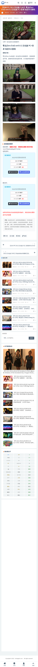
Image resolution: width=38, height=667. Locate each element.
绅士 (19, 489)
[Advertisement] (19, 575)
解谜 (8, 492)
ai (29, 454)
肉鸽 (29, 489)
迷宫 (19, 492)
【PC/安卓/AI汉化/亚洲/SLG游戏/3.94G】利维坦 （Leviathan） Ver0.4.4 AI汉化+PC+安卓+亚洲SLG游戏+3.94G (24, 308)
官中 (8, 477)
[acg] (2, 13)
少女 (19, 477)
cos (29, 457)
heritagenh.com (19, 658)
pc (18, 466)
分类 (14, 665)
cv (18, 460)
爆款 (8, 486)
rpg (29, 466)
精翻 (8, 489)
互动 (19, 469)
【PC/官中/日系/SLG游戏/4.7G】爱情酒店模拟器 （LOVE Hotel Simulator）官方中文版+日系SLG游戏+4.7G (23, 300)
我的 (24, 665)
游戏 (29, 483)
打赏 (6, 236)
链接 (25, 236)
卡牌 (29, 472)
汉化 (29, 480)
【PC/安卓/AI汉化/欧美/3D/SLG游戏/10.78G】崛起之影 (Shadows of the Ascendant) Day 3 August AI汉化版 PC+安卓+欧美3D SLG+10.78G (19, 373)
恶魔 (29, 477)
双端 (8, 474)
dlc (8, 463)
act (8, 454)
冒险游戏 (8, 472)
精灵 (29, 486)
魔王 (29, 495)
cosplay (8, 460)
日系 (19, 480)
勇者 (19, 472)
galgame (19, 463)
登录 (31, 2)
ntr (8, 466)
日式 (8, 480)
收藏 (12, 236)
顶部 (33, 665)
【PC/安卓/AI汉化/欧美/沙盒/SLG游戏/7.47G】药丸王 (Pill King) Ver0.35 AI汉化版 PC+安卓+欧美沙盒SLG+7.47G (24, 282)
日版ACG (14, 275)
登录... (5, 338)
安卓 (29, 474)
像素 (29, 469)
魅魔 (29, 492)
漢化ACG (7, 12)
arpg (8, 457)
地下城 (18, 474)
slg (8, 469)
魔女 (8, 495)
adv (19, 454)
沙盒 (19, 483)
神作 (19, 486)
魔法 (19, 495)
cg (18, 457)
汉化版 (8, 483)
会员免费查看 (25, 172)
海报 (18, 236)
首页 (11, 18)
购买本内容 (13, 172)
